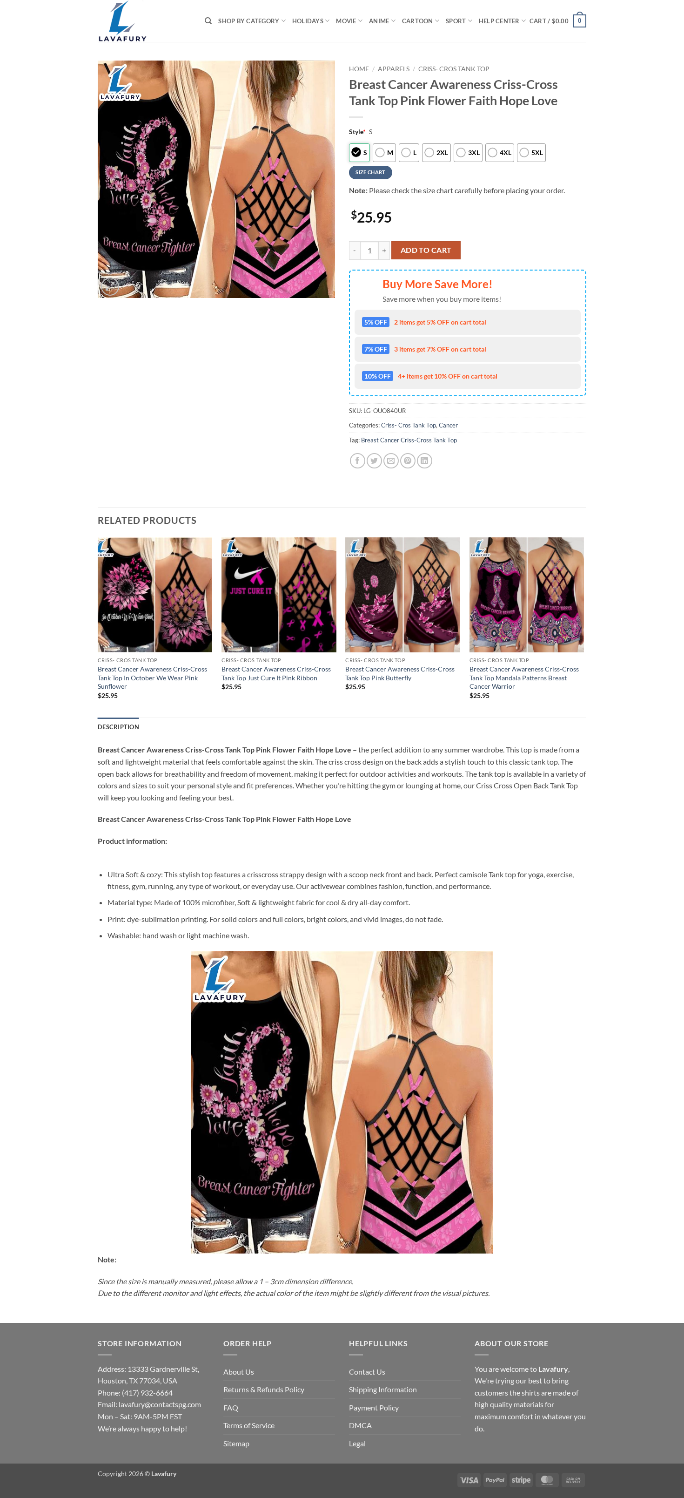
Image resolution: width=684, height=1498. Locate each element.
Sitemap (236, 1443)
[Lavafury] (144, 21)
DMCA (360, 1425)
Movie (346, 21)
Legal (357, 1443)
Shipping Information (383, 1389)
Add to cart (426, 250)
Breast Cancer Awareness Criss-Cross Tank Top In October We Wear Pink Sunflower (152, 677)
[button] (558, 21)
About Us (238, 1371)
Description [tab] (118, 727)
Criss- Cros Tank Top (454, 69)
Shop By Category (248, 21)
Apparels (393, 69)
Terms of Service (249, 1425)
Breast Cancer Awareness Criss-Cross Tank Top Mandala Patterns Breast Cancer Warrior (524, 677)
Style (357, 132)
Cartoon (417, 21)
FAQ (230, 1407)
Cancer (448, 425)
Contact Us (367, 1371)
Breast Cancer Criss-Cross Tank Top (409, 440)
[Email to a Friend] (391, 460)
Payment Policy (374, 1407)
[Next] (583, 626)
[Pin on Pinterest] (408, 460)
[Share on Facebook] (357, 460)
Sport (456, 21)
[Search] (208, 21)
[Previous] (98, 626)
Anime (379, 21)
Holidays (307, 21)
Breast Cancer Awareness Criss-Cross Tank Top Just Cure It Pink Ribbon (276, 673)
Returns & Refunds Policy (263, 1389)
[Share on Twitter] (374, 460)
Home (359, 69)
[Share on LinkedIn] (424, 460)
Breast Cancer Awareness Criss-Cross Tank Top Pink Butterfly (400, 673)
